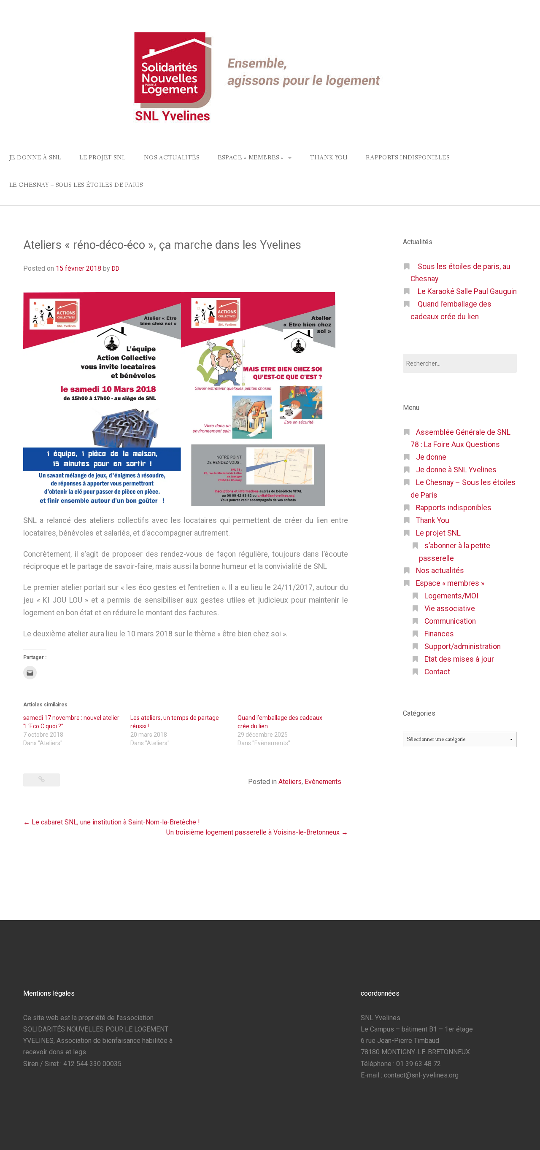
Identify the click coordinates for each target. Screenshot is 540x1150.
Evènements (323, 782)
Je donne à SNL (35, 158)
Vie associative (449, 608)
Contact (437, 672)
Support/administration (462, 646)
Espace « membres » (251, 158)
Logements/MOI (451, 596)
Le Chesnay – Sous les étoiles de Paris (76, 185)
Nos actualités (172, 158)
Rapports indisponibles (407, 158)
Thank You (329, 158)
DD (115, 268)
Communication (450, 621)
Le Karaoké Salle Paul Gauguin (467, 291)
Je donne (431, 457)
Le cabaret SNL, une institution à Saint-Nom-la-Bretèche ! (111, 822)
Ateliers (290, 782)
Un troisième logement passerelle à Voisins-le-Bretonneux (257, 832)
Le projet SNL (102, 158)
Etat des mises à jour (459, 659)
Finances (439, 634)
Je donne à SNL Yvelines (456, 470)
